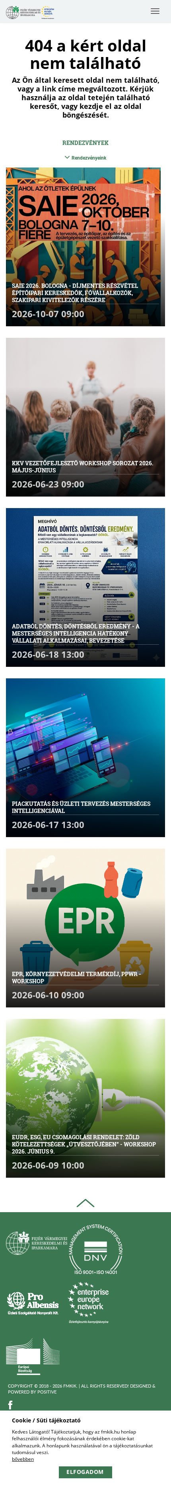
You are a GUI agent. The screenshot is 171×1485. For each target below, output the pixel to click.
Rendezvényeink (89, 158)
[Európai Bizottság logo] (33, 1356)
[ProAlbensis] (33, 1302)
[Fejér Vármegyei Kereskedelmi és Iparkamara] (30, 13)
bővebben (23, 1459)
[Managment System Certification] (95, 1249)
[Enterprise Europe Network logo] (88, 1302)
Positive (46, 1391)
